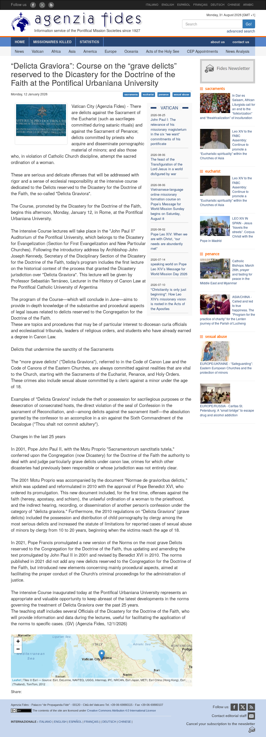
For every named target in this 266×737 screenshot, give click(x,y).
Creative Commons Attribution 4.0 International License (121, 710)
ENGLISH (168, 4)
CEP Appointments (202, 51)
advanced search (241, 31)
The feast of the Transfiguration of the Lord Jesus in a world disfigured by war (167, 166)
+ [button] (18, 641)
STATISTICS (89, 41)
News (19, 51)
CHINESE (234, 4)
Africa (56, 51)
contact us (240, 41)
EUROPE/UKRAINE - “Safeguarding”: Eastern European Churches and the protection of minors (226, 367)
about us (218, 41)
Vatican (38, 51)
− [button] (18, 649)
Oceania (131, 51)
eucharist (148, 94)
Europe (111, 51)
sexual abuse (181, 94)
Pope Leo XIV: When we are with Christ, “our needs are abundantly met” (169, 241)
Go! (249, 24)
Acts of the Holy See (162, 51)
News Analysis (237, 51)
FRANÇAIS (200, 4)
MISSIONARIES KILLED (52, 41)
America (90, 51)
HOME (20, 41)
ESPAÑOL (183, 4)
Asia (72, 51)
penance (164, 94)
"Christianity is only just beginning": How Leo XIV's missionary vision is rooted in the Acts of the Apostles (168, 299)
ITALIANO (152, 4)
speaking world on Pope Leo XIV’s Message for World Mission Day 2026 (169, 268)
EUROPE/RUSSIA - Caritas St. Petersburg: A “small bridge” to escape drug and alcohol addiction (227, 410)
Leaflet (16, 680)
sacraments (131, 94)
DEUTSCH (217, 4)
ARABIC (248, 4)
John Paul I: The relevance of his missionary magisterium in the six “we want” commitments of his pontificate (169, 131)
